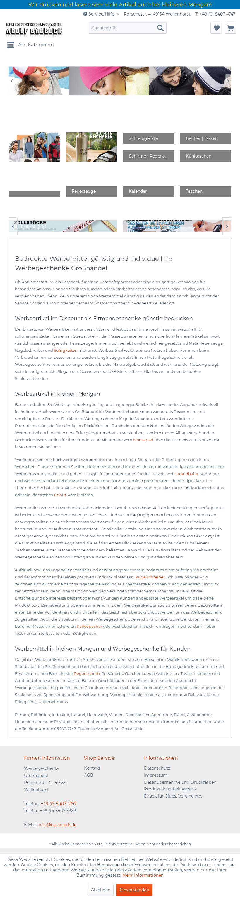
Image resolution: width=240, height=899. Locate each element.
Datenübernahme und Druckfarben (180, 782)
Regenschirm (87, 673)
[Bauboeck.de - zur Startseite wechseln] (33, 29)
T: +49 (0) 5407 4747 (215, 14)
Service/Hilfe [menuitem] (101, 14)
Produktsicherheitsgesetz (170, 789)
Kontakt (92, 768)
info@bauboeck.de (57, 824)
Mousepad (143, 439)
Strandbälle (186, 473)
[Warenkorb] (230, 28)
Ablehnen (100, 890)
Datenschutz (157, 768)
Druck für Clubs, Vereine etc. (173, 796)
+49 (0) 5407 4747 (58, 803)
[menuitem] (128, 28)
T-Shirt (60, 494)
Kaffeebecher (89, 626)
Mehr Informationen (143, 875)
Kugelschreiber (150, 577)
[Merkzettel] (216, 28)
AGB (88, 775)
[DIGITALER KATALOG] (91, 147)
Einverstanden (134, 890)
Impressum (155, 775)
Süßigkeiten (66, 350)
